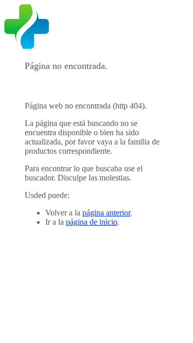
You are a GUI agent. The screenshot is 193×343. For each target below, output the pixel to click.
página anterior (106, 212)
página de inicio (91, 222)
